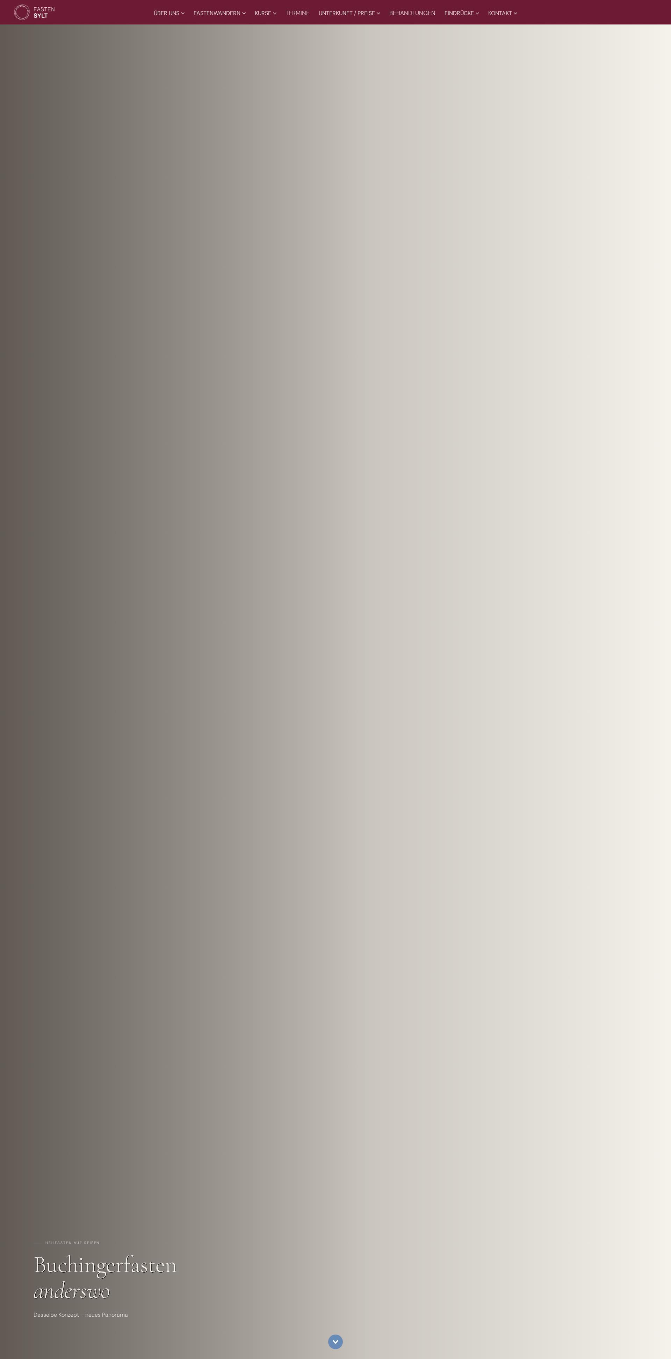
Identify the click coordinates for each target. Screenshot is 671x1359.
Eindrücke (459, 13)
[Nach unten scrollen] (335, 1342)
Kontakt (500, 13)
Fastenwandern (217, 13)
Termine (298, 13)
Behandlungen (412, 13)
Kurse (263, 13)
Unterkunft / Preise (347, 13)
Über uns (166, 13)
